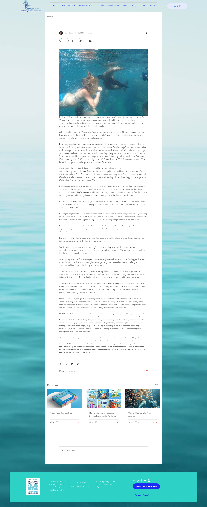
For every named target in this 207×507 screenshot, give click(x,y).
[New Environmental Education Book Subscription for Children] (103, 398)
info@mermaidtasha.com (80, 486)
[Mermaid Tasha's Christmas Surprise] (142, 398)
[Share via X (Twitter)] (66, 364)
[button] (157, 16)
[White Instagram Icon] (137, 480)
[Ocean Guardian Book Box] (64, 398)
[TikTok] (141, 480)
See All (157, 384)
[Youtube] (145, 480)
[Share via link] (78, 364)
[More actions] (146, 32)
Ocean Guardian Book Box (61, 412)
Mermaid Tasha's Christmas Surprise (140, 414)
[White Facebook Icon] (134, 480)
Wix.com (99, 487)
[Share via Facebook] (60, 364)
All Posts (50, 16)
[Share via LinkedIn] (72, 364)
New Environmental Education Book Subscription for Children (102, 414)
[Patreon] (149, 480)
